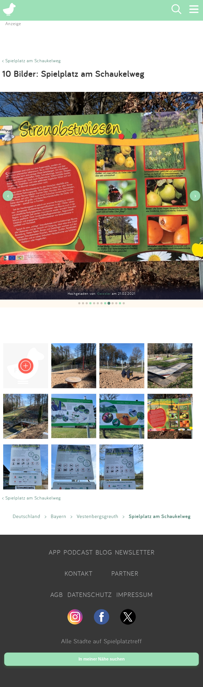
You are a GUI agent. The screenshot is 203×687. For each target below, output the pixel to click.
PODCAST (78, 552)
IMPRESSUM (134, 594)
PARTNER (125, 573)
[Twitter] (128, 622)
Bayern (58, 516)
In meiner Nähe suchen (102, 659)
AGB (56, 594)
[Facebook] (101, 622)
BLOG (103, 552)
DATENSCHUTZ (89, 594)
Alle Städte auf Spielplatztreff (101, 641)
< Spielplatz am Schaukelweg (31, 60)
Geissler (104, 293)
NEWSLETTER (135, 552)
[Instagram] (75, 622)
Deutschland (26, 516)
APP (55, 552)
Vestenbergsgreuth (97, 516)
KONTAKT (78, 573)
